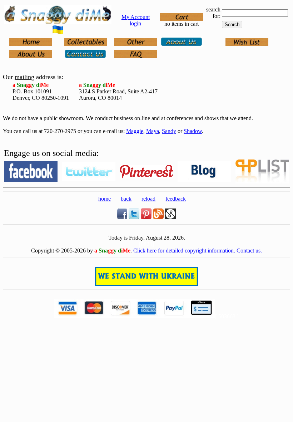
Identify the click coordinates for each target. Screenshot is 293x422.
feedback (175, 199)
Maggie (134, 131)
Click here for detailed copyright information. (184, 250)
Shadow (193, 131)
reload (148, 199)
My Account (135, 17)
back (126, 199)
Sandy (169, 131)
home (104, 199)
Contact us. (249, 250)
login (135, 23)
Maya (152, 131)
